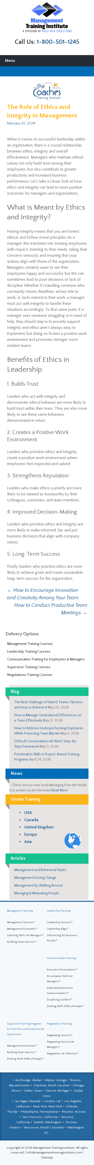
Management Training (20, 910)
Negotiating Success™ (60, 1035)
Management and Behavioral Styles (40, 870)
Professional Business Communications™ (60, 990)
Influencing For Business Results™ (62, 938)
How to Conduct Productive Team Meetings (50, 609)
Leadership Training (58, 910)
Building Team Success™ (21, 941)
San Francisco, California (40, 1117)
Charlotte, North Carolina (51, 1085)
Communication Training (61, 958)
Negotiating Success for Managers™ (60, 1044)
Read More (60, 790)
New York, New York (47, 1106)
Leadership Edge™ (58, 928)
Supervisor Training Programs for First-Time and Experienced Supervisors (25, 1029)
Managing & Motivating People (36, 893)
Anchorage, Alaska (28, 1080)
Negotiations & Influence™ (63, 1053)
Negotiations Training (59, 1023)
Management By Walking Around (38, 886)
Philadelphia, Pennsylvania (39, 1111)
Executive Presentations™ (62, 969)
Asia (28, 841)
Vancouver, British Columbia (44, 1127)
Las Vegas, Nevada (27, 1101)
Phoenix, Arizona (73, 1111)
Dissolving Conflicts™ (59, 999)
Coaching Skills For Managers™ (25, 935)
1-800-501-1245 (58, 42)
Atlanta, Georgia (56, 1080)
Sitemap (47, 1157)
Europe (30, 834)
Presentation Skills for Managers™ (60, 979)
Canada (31, 820)
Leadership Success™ (60, 922)
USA (28, 812)
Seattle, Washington (48, 1122)
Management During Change (35, 878)
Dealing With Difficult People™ (65, 1006)
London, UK (52, 1101)
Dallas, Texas (33, 1090)
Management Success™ (21, 922)
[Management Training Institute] (47, 17)
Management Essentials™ (22, 928)
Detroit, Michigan (58, 1090)
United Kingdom (39, 827)
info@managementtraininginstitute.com (54, 1152)
